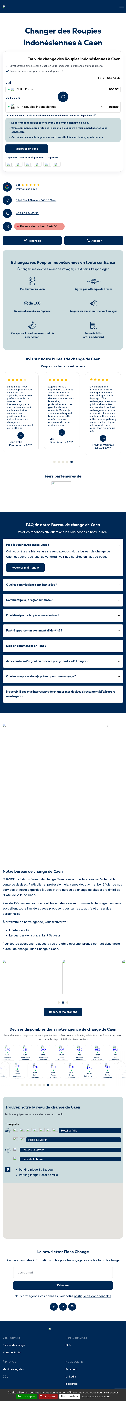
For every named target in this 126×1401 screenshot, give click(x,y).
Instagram (71, 1383)
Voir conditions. (94, 65)
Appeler (96, 240)
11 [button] (65, 1085)
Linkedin (70, 1376)
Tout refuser (48, 1396)
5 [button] (71, 462)
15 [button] (82, 1085)
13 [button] (74, 1085)
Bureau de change (14, 1345)
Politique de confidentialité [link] (96, 1396)
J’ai (8, 82)
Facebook (71, 1369)
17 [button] (91, 1085)
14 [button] (78, 1085)
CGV (5, 1376)
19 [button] (99, 1085)
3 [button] (63, 462)
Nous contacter (12, 1352)
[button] (121, 7)
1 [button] (54, 462)
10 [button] (61, 1085)
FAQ (68, 1345)
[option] (21, 412)
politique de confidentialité (92, 1296)
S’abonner (63, 1285)
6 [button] (44, 1085)
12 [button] (69, 1085)
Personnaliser (69, 1396)
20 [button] (103, 1085)
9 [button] (56, 1085)
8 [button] (52, 1085)
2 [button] (59, 462)
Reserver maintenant (25, 567)
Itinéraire (35, 240)
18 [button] (95, 1085)
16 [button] (86, 1085)
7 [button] (48, 1085)
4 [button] (67, 462)
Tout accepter (26, 1396)
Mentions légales (13, 1369)
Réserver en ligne (26, 148)
